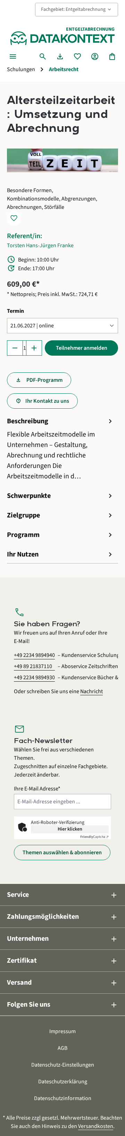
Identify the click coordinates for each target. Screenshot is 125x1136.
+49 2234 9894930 (34, 677)
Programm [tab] (61, 535)
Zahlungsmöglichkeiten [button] (62, 917)
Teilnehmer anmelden (81, 348)
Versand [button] (62, 983)
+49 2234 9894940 (34, 655)
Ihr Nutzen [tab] (61, 554)
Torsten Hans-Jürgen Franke (40, 245)
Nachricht (91, 691)
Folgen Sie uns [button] (62, 1005)
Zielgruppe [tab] (61, 515)
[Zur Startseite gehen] (62, 38)
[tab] (61, 448)
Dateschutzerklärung (62, 1081)
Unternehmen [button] (62, 939)
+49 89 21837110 (33, 666)
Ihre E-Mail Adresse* (37, 789)
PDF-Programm (43, 380)
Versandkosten (95, 1126)
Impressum (62, 1031)
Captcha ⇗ (94, 836)
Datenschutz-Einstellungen (62, 1065)
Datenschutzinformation (62, 1098)
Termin (15, 311)
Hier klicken (70, 829)
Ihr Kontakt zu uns (47, 401)
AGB (62, 1048)
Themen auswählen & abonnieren (62, 852)
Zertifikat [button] (62, 961)
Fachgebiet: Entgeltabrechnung (76, 9)
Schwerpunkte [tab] (61, 496)
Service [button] (62, 895)
